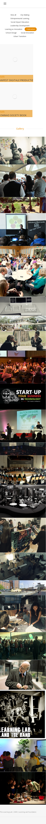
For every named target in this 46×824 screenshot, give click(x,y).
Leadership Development (19, 25)
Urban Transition (19, 36)
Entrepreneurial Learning (19, 18)
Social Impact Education (20, 22)
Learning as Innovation (13, 29)
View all (13, 15)
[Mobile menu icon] (5, 3)
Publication (31, 29)
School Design (11, 33)
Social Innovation (27, 33)
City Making (24, 15)
